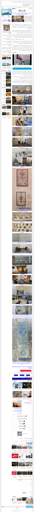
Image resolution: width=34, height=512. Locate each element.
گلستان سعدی (21, 423)
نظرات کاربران (22, 375)
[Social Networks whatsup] (27, 377)
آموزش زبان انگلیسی (21, 426)
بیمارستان (28, 440)
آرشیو (26, 1)
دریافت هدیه (29, 506)
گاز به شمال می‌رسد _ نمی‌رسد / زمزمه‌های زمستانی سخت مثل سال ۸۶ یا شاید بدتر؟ (17, 411)
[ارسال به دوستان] (19, 7)
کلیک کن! (22, 68)
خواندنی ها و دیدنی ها (28, 7)
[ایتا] (26, 443)
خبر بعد (28, 375)
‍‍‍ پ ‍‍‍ (21, 7)
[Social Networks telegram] (25, 377)
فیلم (18, 2)
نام (31, 480)
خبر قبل (16, 375)
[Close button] (32, 498)
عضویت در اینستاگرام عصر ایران (21, 416)
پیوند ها (17, 1)
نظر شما (31, 479)
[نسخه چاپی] (18, 7)
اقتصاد (11, 1)
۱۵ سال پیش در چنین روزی (21, 418)
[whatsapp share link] (15, 8)
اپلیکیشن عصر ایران (25, 433)
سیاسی (12, 1)
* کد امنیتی (31, 491)
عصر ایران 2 (16, 2)
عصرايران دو (31, 7)
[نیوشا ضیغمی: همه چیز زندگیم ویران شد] (6, 28)
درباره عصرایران (24, 506)
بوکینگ (18, 480)
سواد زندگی (15, 1)
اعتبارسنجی (21, 480)
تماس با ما (29, 1)
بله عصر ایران (13, 39)
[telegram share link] (14, 8)
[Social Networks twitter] (26, 377)
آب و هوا (21, 1)
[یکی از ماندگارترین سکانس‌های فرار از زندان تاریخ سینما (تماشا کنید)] (17, 404)
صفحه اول (31, 1)
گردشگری (24, 440)
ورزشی (29, 2)
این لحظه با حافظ (21, 421)
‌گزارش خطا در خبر (30, 8)
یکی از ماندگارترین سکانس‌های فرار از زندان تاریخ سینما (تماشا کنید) (17, 408)
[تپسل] (12, 52)
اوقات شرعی (19, 1)
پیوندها (15, 506)
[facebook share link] (13, 8)
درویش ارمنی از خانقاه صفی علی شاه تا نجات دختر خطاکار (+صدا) (6, 20)
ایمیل (31, 482)
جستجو (25, 1)
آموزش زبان (14, 2)
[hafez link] (22, 11)
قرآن (21, 2)
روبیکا (16, 39)
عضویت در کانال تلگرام (21, 39)
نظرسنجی (23, 1)
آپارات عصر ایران (21, 428)
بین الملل (28, 2)
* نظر (31, 485)
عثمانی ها (26, 440)
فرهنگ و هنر (26, 2)
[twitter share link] (12, 8)
